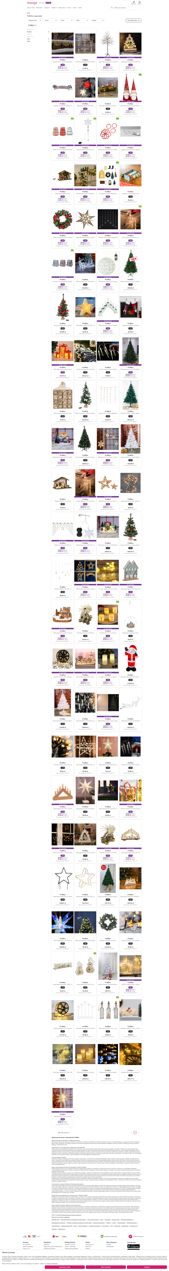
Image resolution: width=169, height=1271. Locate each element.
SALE (28, 41)
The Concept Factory (93, 1219)
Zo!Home (54, 1229)
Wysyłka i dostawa (70, 1244)
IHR (112, 1226)
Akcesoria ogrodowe (99, 1223)
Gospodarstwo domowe (58, 1223)
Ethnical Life (133, 1226)
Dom (28, 39)
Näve (75, 1226)
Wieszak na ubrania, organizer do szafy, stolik (79, 1223)
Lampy (114, 1223)
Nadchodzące (110, 1246)
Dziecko (29, 32)
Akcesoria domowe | (67, 1215)
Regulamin (47, 1244)
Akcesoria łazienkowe (127, 1219)
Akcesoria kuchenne (66, 1226)
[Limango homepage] (32, 3)
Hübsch (108, 1223)
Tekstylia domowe (132, 1223)
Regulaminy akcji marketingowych (53, 1246)
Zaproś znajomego (28, 1246)
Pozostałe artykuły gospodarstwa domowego (73, 1219)
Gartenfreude (121, 1223)
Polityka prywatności (49, 1248)
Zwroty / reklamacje (70, 1246)
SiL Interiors (105, 1226)
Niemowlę (88, 1246)
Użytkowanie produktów (71, 1248)
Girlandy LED (55, 1219)
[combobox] (125, 8)
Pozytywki (117, 1226)
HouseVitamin (56, 1226)
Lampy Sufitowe (82, 1226)
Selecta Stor (125, 1226)
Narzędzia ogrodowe (94, 1226)
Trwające (108, 1244)
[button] (140, 3)
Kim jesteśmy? (27, 1244)
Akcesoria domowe (76, 1215)
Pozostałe (107, 1219)
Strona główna (90, 1244)
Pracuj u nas (26, 1248)
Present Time (115, 1219)
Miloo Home (61, 1229)
